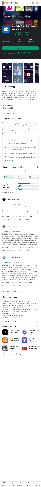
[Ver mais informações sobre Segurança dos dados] (37, 118)
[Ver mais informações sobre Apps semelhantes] (37, 326)
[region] (20, 40)
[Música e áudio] (9, 113)
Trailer (20, 17)
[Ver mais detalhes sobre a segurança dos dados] (10, 161)
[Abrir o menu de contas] (37, 2)
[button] (22, 41)
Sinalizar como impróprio (12, 354)
